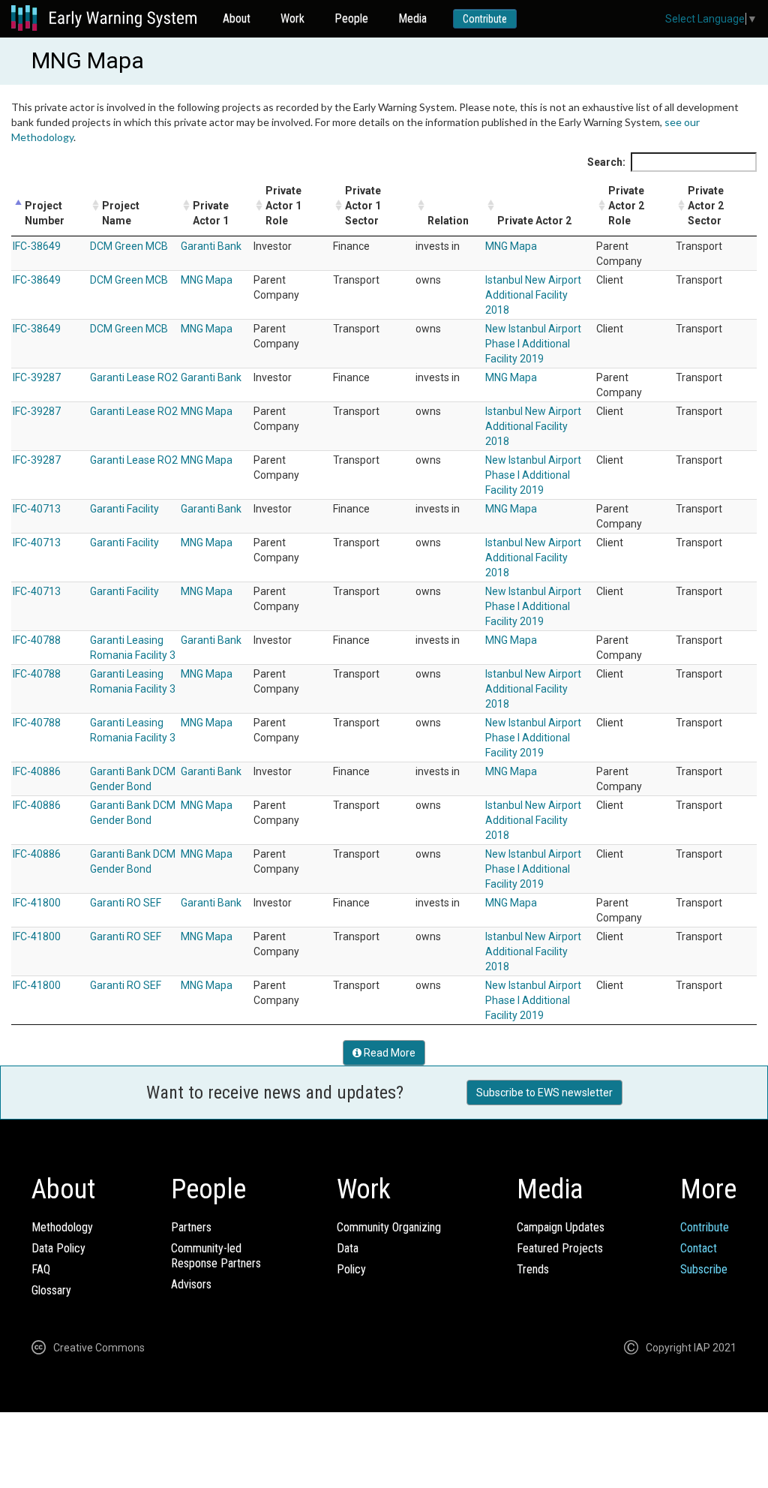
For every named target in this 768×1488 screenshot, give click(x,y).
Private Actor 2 (534, 221)
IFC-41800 (37, 903)
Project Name (121, 213)
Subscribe (704, 1269)
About (236, 18)
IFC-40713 (37, 509)
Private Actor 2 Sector (706, 206)
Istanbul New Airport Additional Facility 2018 (533, 295)
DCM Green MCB (129, 246)
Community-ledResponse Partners (216, 1255)
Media (412, 18)
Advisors (191, 1284)
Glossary (51, 1290)
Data (347, 1248)
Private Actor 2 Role (626, 206)
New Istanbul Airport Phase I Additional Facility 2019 (533, 344)
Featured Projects (560, 1248)
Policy (351, 1269)
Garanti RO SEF (125, 903)
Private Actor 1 (211, 213)
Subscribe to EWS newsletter (544, 1093)
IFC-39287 (37, 377)
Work (292, 18)
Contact (698, 1248)
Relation (448, 221)
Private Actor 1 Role (284, 206)
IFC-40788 (37, 640)
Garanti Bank (211, 246)
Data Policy (59, 1248)
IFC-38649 (37, 246)
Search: (606, 162)
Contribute (485, 19)
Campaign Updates (560, 1227)
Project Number (44, 213)
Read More (389, 1053)
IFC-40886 (37, 771)
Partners (191, 1227)
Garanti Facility (124, 509)
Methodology (62, 1227)
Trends (533, 1269)
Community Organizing (389, 1227)
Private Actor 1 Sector (363, 206)
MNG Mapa (511, 246)
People (351, 18)
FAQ (41, 1269)
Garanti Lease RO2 (134, 377)
